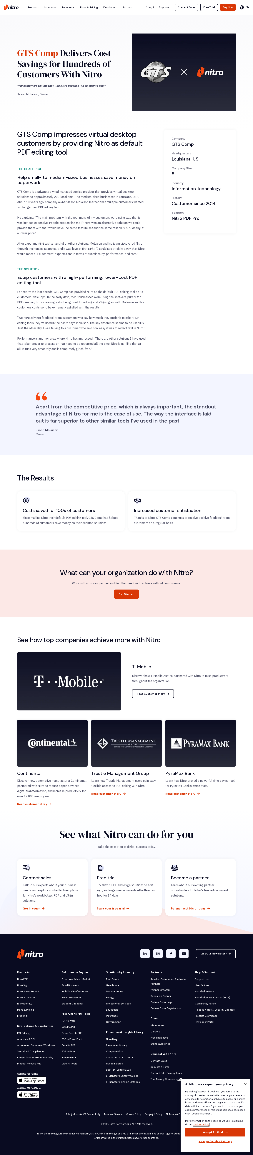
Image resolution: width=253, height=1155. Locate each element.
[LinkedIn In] (145, 953)
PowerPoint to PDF (72, 1033)
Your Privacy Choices (163, 1079)
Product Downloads (206, 1015)
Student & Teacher (72, 1003)
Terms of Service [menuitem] (113, 1114)
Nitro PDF (22, 979)
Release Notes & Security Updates (215, 1009)
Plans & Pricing (25, 1009)
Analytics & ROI (26, 1039)
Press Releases (159, 1037)
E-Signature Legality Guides (122, 1075)
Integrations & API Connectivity (35, 1057)
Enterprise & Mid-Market (76, 979)
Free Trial (209, 7)
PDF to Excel (68, 1051)
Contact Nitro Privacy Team (166, 1073)
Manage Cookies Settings (215, 1141)
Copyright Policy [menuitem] (153, 1114)
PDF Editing (23, 1033)
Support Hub (202, 979)
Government (113, 1022)
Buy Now (228, 7)
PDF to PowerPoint (72, 1039)
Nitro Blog (111, 1039)
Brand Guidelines (160, 1043)
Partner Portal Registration (166, 1008)
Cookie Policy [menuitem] (133, 1114)
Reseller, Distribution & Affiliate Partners (168, 981)
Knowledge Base (204, 991)
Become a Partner (161, 996)
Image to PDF (69, 1057)
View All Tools (69, 1063)
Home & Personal (71, 997)
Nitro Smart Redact (28, 991)
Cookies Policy (201, 1124)
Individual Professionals (75, 991)
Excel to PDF (68, 1045)
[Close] (245, 1084)
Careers (155, 1031)
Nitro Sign (22, 985)
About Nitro (157, 1025)
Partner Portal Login (162, 1002)
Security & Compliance (30, 1051)
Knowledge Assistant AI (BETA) (212, 997)
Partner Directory (160, 990)
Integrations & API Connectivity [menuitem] (83, 1114)
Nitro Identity (24, 1003)
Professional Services (118, 1003)
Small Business (70, 985)
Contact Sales (186, 7)
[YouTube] (184, 953)
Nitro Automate (26, 997)
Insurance (112, 1015)
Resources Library (116, 1045)
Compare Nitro (114, 1051)
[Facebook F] (171, 953)
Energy (110, 997)
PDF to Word (69, 1020)
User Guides (202, 985)
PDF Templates (114, 1063)
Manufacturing (114, 991)
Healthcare (112, 985)
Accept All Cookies (215, 1132)
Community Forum (205, 1003)
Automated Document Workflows (36, 1045)
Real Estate (112, 979)
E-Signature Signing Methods (123, 1082)
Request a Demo (160, 1067)
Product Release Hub (29, 1063)
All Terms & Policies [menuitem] (176, 1114)
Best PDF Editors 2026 (118, 1069)
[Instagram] (158, 953)
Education (112, 1009)
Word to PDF (69, 1027)
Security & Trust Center (119, 1057)
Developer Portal (204, 1022)
